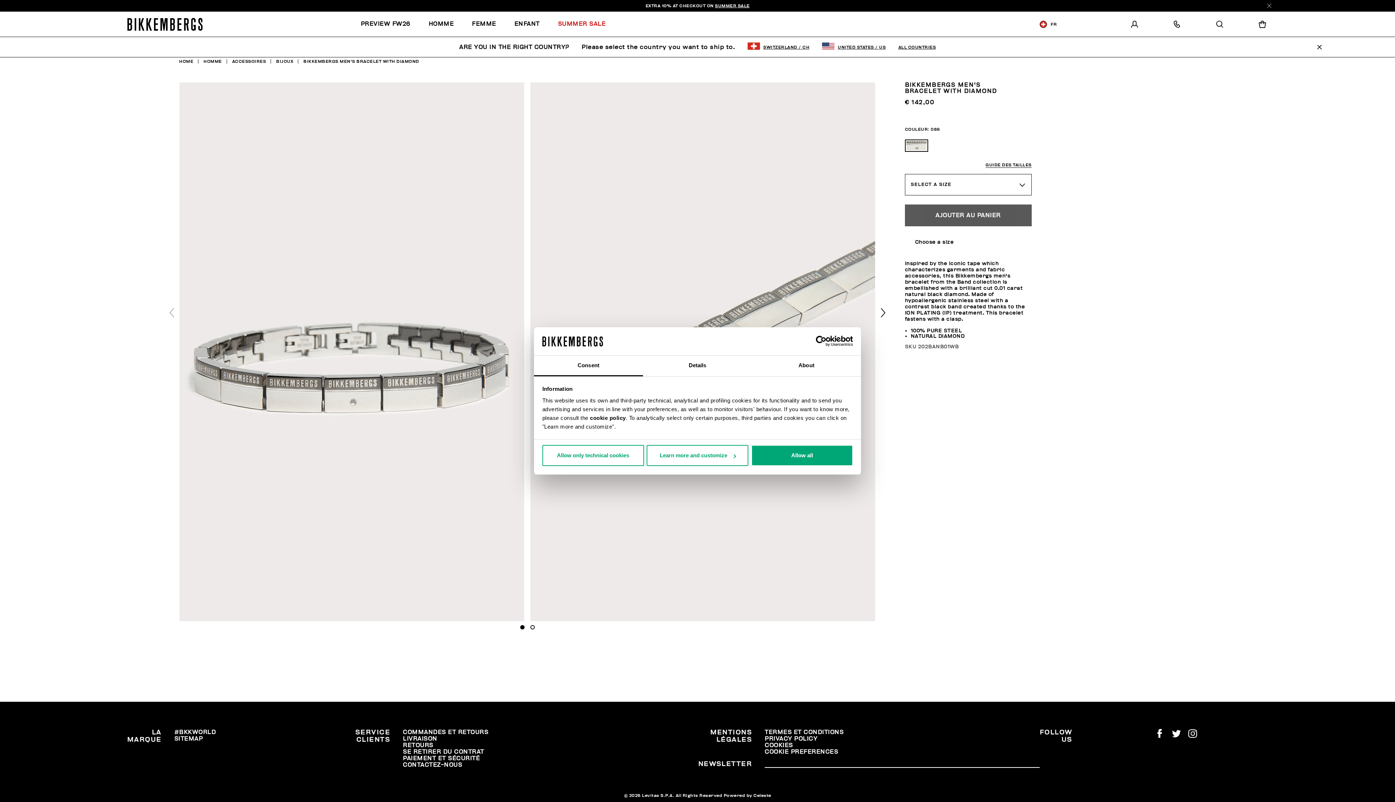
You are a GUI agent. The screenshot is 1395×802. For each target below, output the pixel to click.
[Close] (1269, 6)
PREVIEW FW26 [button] (386, 24)
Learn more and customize (693, 455)
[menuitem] (390, 24)
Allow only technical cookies (593, 455)
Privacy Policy (791, 739)
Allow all (802, 455)
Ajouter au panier (968, 215)
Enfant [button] (527, 24)
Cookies (779, 745)
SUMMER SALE (732, 6)
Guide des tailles (1009, 165)
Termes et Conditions (804, 732)
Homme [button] (441, 24)
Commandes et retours (445, 732)
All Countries (917, 47)
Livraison (420, 739)
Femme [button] (484, 24)
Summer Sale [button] (582, 24)
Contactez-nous (432, 765)
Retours (418, 745)
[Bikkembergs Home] (165, 24)
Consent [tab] (588, 365)
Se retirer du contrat (443, 752)
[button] (883, 312)
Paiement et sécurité (441, 758)
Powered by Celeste (747, 795)
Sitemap (188, 739)
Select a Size (931, 184)
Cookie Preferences (801, 752)
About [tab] (806, 365)
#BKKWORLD (195, 732)
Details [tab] (698, 365)
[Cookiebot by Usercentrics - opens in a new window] (821, 341)
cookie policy (608, 418)
